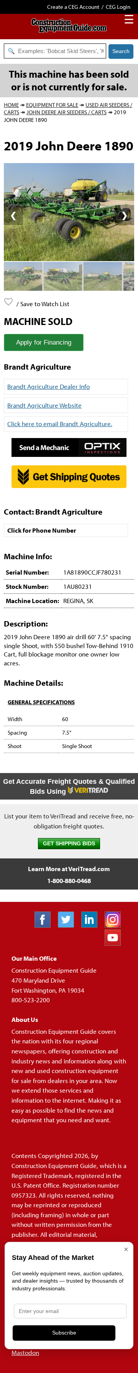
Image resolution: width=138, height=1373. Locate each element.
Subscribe (64, 1333)
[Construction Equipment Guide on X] (69, 925)
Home (11, 104)
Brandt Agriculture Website (44, 405)
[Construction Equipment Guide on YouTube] (116, 943)
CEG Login (118, 6)
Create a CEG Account (73, 6)
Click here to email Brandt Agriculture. (59, 424)
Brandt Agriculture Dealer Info (48, 386)
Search (121, 51)
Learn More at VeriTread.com (69, 869)
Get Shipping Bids (69, 843)
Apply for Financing (43, 342)
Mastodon (25, 1352)
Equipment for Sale (52, 104)
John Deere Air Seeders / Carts (66, 112)
